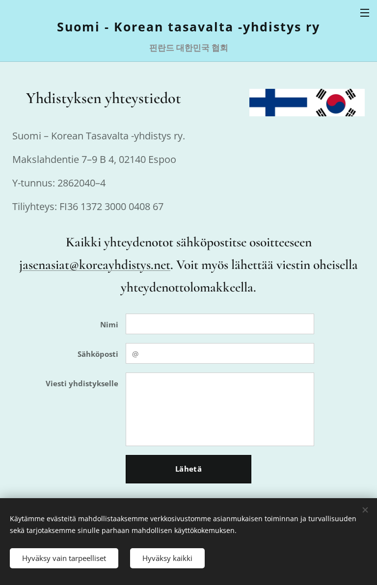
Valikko (365, 12)
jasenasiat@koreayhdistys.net (94, 265)
